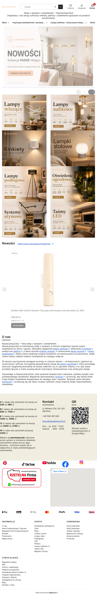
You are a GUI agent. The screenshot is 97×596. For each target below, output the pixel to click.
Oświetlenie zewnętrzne (44, 526)
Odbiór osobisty (73, 531)
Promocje (70, 538)
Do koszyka (18, 325)
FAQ (3, 565)
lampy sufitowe (60, 348)
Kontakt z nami (8, 585)
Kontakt (5, 533)
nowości (59, 376)
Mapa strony (7, 538)
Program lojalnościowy (11, 575)
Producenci (6, 536)
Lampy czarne (40, 533)
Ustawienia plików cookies (13, 572)
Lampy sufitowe (41, 546)
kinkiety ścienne (47, 351)
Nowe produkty (73, 536)
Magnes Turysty (41, 551)
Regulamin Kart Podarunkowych (15, 531)
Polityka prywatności (10, 570)
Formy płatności (73, 526)
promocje (6, 381)
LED (36, 541)
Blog (4, 582)
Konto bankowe (73, 528)
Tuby (36, 528)
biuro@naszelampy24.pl (53, 421)
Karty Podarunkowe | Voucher (14, 528)
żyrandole (86, 348)
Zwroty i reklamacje (10, 567)
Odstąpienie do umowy (11, 580)
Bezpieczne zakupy (75, 533)
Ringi (36, 531)
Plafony (37, 544)
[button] (60, 7)
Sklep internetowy (45, 593)
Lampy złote (39, 536)
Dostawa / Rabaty (9, 577)
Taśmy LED (39, 549)
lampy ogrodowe (68, 364)
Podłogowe (39, 538)
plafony (17, 351)
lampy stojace (77, 351)
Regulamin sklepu (9, 562)
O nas (4, 526)
